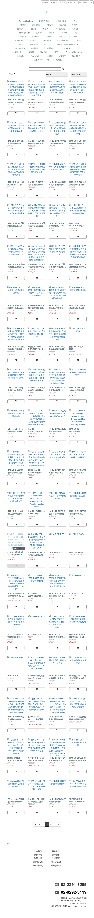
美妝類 (20, 44)
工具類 (75, 32)
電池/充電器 (19, 40)
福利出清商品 (20, 48)
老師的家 (50, 25)
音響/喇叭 (20, 29)
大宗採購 (31, 52)
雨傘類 (74, 36)
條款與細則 (38, 865)
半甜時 (74, 21)
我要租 (79, 48)
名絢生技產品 (61, 21)
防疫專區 (23, 25)
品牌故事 (62, 56)
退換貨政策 (56, 865)
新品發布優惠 (44, 21)
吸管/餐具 (35, 36)
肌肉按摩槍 (36, 25)
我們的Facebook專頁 (42, 60)
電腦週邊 (75, 29)
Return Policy (35, 56)
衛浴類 (22, 36)
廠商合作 (18, 52)
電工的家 (62, 25)
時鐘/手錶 (62, 36)
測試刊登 (59, 60)
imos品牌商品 (61, 29)
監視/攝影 (39, 32)
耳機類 (74, 25)
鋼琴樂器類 (35, 48)
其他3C (45, 29)
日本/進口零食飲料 (63, 40)
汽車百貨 (33, 40)
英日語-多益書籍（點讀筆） (67, 44)
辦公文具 (47, 44)
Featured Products (26, 21)
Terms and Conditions (74, 52)
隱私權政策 (76, 56)
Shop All (67, 48)
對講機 (33, 29)
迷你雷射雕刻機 (24, 32)
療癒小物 (46, 40)
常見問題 (56, 52)
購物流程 (43, 52)
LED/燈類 (49, 36)
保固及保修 (20, 56)
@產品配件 (34, 44)
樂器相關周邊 (52, 48)
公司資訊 (50, 56)
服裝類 (79, 40)
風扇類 (51, 32)
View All (12, 74)
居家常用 (63, 32)
